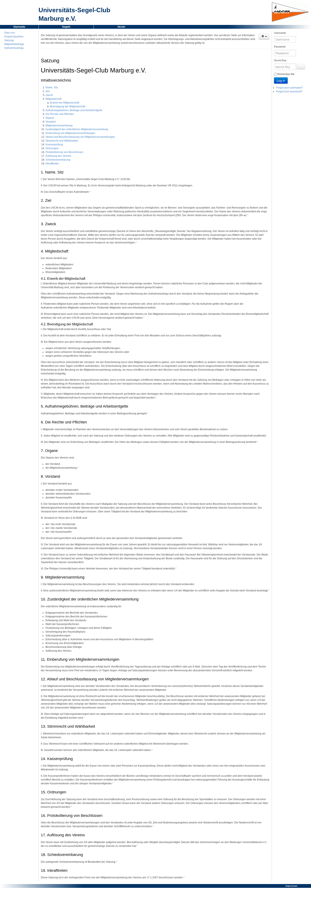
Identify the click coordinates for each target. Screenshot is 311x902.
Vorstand (50, 121)
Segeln (66, 26)
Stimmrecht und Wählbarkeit (61, 140)
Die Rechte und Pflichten (59, 114)
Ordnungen (52, 148)
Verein (121, 26)
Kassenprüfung (54, 144)
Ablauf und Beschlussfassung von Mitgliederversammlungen (80, 136)
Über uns (9, 32)
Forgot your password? (289, 91)
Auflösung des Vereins (58, 155)
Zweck (49, 95)
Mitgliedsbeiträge (14, 44)
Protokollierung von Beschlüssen (64, 152)
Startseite (19, 26)
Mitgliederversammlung (59, 125)
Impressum (291, 886)
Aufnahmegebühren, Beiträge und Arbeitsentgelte (73, 110)
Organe (49, 117)
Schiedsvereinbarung (57, 159)
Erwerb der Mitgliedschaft (64, 102)
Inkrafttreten (52, 163)
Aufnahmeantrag (13, 47)
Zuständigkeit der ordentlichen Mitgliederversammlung (76, 129)
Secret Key (280, 60)
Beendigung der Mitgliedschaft (67, 106)
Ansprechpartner (13, 36)
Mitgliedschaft (53, 98)
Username (280, 32)
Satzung (9, 40)
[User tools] (264, 36)
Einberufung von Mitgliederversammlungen (70, 133)
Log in (281, 80)
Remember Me (285, 74)
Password (279, 46)
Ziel (47, 91)
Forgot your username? (289, 87)
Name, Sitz (51, 87)
